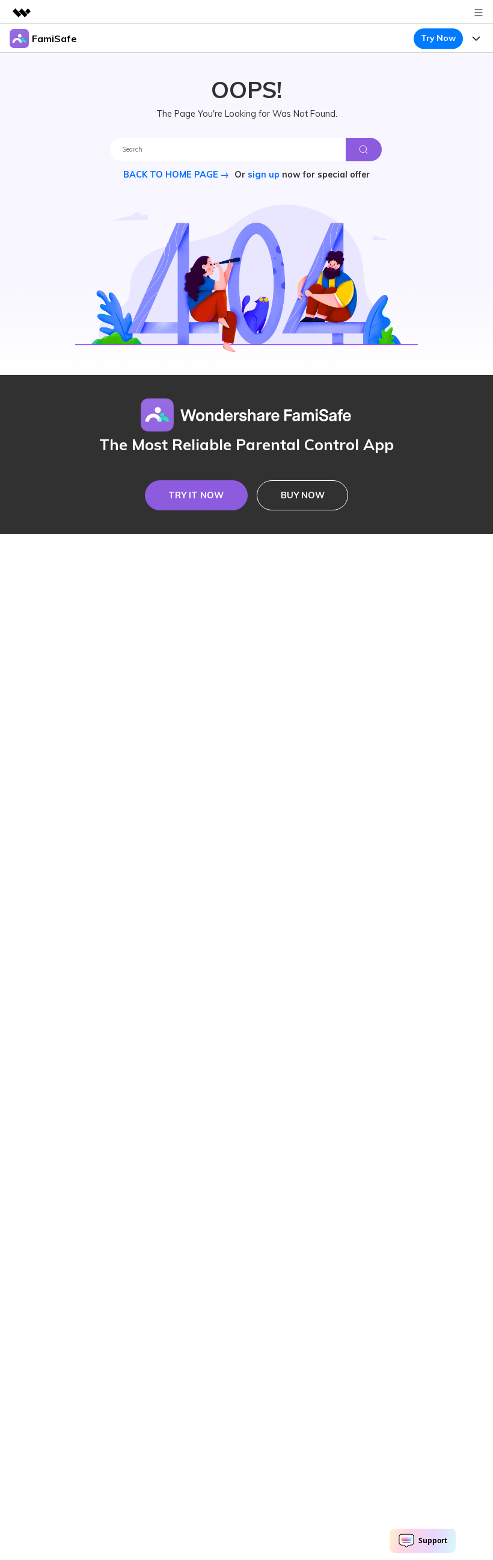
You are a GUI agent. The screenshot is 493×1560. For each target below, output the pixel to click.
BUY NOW (303, 495)
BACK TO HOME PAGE (172, 174)
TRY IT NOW (196, 495)
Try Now (438, 37)
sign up (264, 174)
